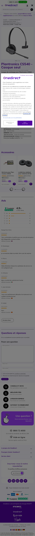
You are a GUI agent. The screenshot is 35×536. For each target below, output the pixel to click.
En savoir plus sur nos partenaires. (12, 117)
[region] (17, 100)
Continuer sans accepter (26, 75)
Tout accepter (25, 123)
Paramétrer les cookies (10, 123)
